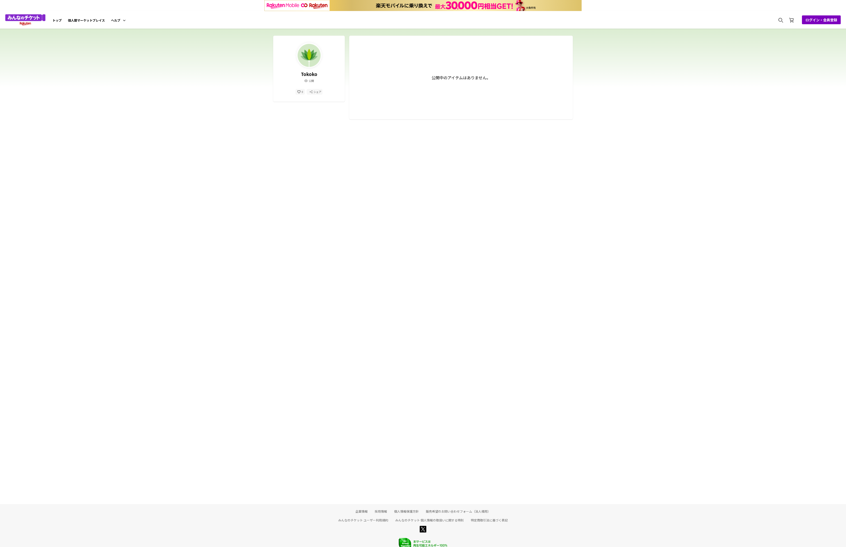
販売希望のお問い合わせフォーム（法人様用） (458, 511)
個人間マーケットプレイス (86, 20)
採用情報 (381, 511)
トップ (57, 20)
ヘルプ (115, 20)
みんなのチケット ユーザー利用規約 (363, 520)
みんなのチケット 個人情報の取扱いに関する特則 (429, 520)
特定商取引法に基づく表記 (489, 520)
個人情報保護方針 (406, 511)
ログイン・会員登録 (821, 19)
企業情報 (361, 511)
